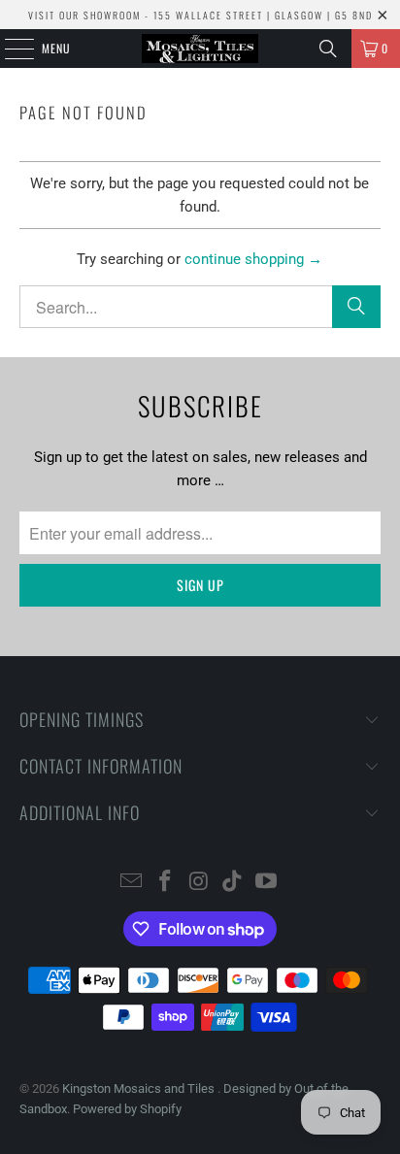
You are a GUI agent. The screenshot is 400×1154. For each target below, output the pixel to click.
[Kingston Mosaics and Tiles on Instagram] (199, 883)
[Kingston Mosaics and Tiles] (200, 48)
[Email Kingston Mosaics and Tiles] (132, 883)
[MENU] (8, 48)
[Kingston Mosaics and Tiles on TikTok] (233, 883)
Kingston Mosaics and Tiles (139, 1088)
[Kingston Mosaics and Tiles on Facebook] (165, 883)
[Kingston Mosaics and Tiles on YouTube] (267, 883)
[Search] (328, 48)
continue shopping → (253, 259)
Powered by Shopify (127, 1109)
